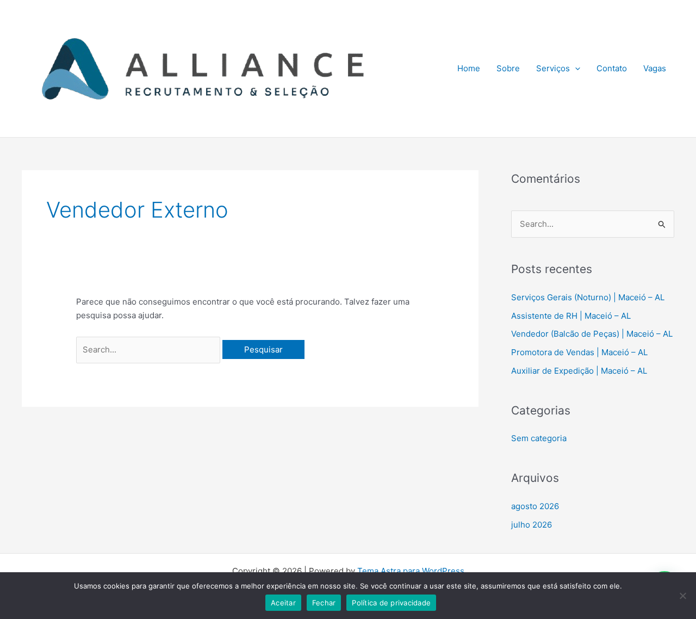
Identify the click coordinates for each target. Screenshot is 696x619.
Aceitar (283, 602)
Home (468, 68)
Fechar (324, 602)
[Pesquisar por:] (149, 349)
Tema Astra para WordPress (410, 571)
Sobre (508, 68)
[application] (575, 68)
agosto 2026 (535, 506)
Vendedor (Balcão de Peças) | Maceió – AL (592, 334)
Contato (611, 68)
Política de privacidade (391, 602)
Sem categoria (539, 438)
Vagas (654, 68)
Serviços (553, 68)
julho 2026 (531, 524)
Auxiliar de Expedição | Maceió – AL (579, 371)
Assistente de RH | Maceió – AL (571, 316)
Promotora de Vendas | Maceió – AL (579, 352)
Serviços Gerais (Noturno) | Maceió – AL (587, 297)
